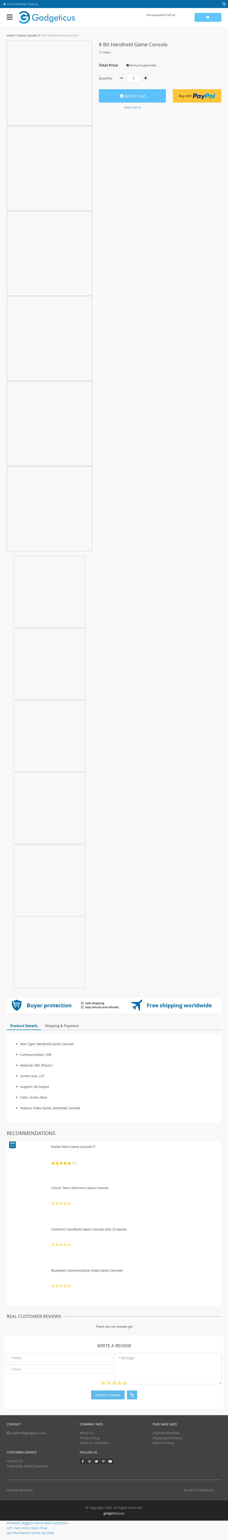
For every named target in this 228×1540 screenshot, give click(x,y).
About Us (86, 1433)
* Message (126, 1358)
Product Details (24, 1025)
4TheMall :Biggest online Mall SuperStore (37, 1523)
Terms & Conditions (94, 1443)
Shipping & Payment (62, 1025)
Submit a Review (108, 1395)
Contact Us (15, 1461)
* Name (16, 1358)
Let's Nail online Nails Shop (27, 1528)
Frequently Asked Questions (28, 1466)
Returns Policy (163, 1443)
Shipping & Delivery (167, 1438)
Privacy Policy (90, 1438)
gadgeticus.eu (114, 1513)
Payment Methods (166, 1433)
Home (10, 35)
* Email (15, 1369)
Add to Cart (135, 96)
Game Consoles (27, 35)
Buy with (185, 96)
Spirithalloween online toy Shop (30, 1533)
